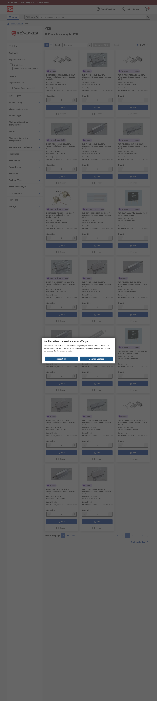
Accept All (61, 359)
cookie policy (52, 351)
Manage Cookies (96, 359)
